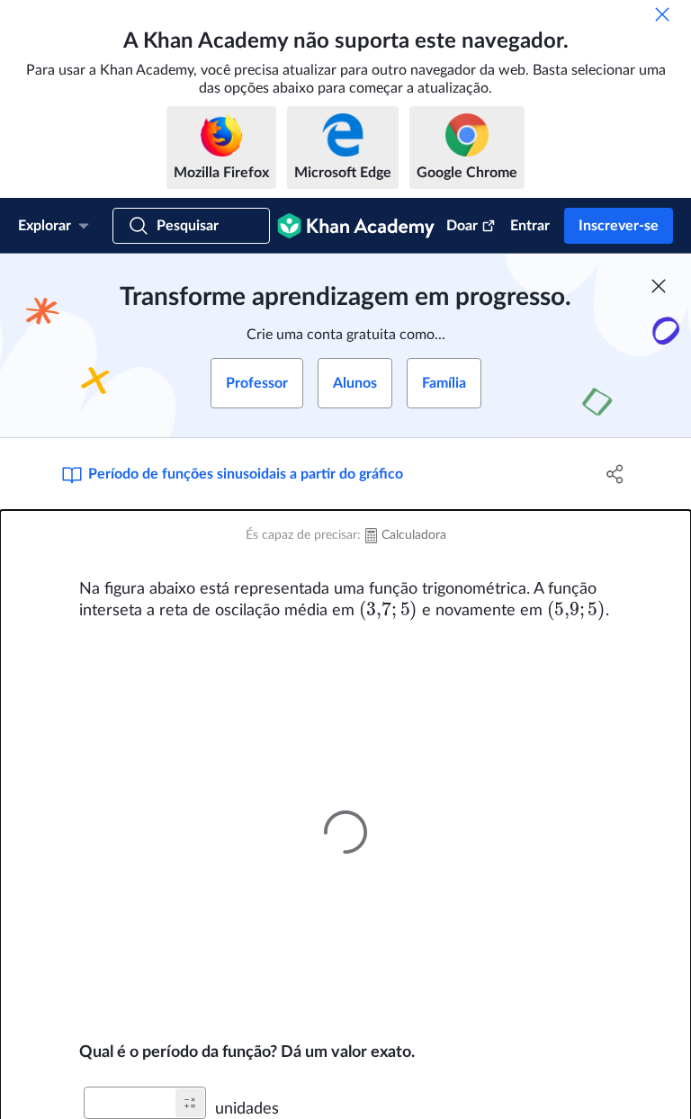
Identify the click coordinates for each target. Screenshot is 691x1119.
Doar (462, 226)
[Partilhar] (615, 474)
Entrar (530, 226)
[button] (189, 1102)
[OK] (662, 14)
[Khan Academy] (356, 226)
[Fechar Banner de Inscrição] (659, 286)
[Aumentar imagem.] (346, 831)
